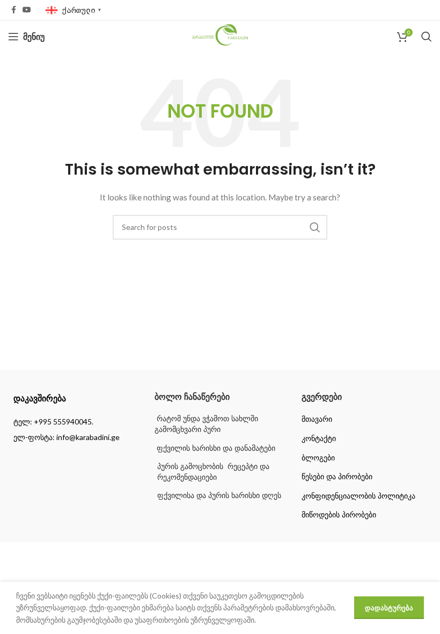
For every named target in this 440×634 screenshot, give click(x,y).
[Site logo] (220, 35)
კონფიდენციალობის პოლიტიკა (358, 496)
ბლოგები (318, 457)
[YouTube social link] (26, 10)
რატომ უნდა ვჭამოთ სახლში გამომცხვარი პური (206, 424)
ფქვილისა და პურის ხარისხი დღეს (219, 495)
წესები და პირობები (337, 476)
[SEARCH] (315, 227)
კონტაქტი (319, 438)
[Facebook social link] (13, 10)
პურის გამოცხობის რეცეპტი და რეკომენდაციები (213, 471)
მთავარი (317, 419)
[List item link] (73, 422)
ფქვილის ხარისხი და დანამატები (215, 448)
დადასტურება (389, 607)
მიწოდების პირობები (339, 514)
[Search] (426, 36)
